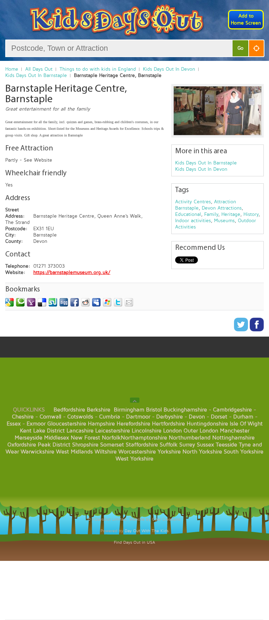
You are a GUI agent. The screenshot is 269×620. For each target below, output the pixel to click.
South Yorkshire (243, 452)
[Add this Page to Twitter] (118, 302)
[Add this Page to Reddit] (85, 302)
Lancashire (80, 431)
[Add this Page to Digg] (64, 302)
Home (11, 69)
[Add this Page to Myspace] (96, 302)
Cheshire (23, 417)
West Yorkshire (134, 459)
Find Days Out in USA (134, 542)
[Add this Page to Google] (9, 302)
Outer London (201, 431)
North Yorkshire (202, 452)
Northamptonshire (144, 438)
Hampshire (101, 424)
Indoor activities (193, 220)
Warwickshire (37, 452)
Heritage (230, 214)
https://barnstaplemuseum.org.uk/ (71, 272)
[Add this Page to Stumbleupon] (53, 302)
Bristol (154, 410)
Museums (224, 220)
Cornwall (50, 417)
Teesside (226, 445)
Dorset (219, 417)
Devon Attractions (222, 208)
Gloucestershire (66, 424)
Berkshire (98, 410)
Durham (243, 417)
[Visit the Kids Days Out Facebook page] (257, 329)
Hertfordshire (168, 424)
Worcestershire (137, 452)
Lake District (49, 431)
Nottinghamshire (233, 438)
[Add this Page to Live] (107, 302)
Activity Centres (193, 201)
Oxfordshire (21, 445)
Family (211, 214)
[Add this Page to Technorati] (20, 302)
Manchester (234, 431)
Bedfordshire (69, 410)
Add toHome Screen (246, 19)
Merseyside (28, 438)
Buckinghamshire (185, 410)
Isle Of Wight (246, 424)
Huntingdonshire (207, 424)
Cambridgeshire (232, 410)
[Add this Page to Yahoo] (31, 302)
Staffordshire (142, 445)
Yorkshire (169, 452)
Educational (188, 214)
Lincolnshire (146, 431)
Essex (14, 424)
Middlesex (56, 438)
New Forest (85, 438)
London (172, 431)
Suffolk (169, 445)
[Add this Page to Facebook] (74, 302)
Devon (197, 417)
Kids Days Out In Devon (169, 69)
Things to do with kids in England (98, 69)
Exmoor (36, 424)
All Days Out (39, 69)
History (250, 214)
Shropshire (85, 445)
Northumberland (190, 438)
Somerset (112, 445)
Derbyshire (169, 417)
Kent (26, 431)
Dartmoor (138, 417)
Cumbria (109, 417)
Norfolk (111, 438)
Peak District (54, 445)
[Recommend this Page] (129, 302)
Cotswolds (80, 417)
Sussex (205, 445)
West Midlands (74, 452)
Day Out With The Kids (146, 531)
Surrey (187, 445)
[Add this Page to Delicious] (42, 302)
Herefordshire (133, 424)
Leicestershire (112, 431)
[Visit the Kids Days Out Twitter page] (242, 329)
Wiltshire (106, 452)
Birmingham (129, 410)
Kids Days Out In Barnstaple (36, 75)
